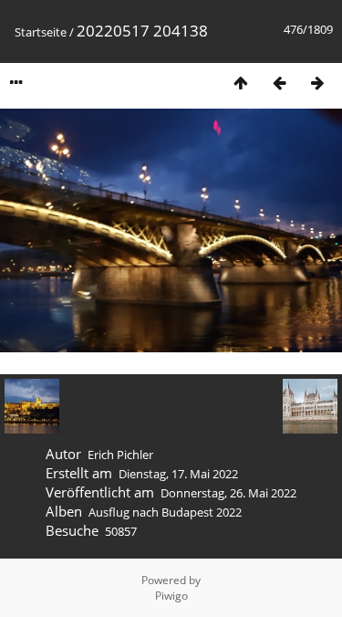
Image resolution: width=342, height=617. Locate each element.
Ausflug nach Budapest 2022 (165, 512)
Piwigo (171, 595)
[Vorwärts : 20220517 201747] (317, 82)
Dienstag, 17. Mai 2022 (178, 473)
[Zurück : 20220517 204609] (279, 82)
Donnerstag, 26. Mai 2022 (228, 493)
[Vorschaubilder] (241, 82)
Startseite (41, 32)
